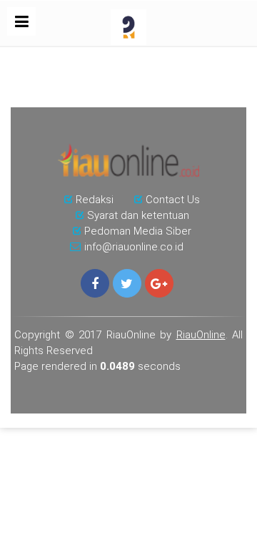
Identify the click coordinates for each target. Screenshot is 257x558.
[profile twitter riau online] (127, 283)
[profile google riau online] (159, 283)
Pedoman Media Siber (137, 231)
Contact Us (173, 199)
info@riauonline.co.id (133, 246)
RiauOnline (201, 334)
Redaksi (95, 199)
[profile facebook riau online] (95, 283)
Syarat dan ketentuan (138, 215)
